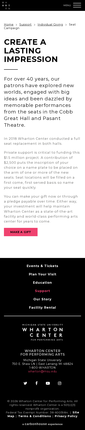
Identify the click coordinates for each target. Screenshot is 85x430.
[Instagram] (59, 383)
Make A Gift (20, 232)
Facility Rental (42, 307)
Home (8, 24)
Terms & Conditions (34, 416)
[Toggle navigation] (77, 5)
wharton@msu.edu (42, 371)
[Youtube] (48, 383)
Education (42, 282)
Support (25, 24)
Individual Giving (50, 24)
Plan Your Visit (42, 274)
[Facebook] (36, 383)
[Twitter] (25, 383)
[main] (42, 134)
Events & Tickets (42, 266)
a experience (42, 424)
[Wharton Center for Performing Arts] (6, 8)
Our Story (42, 299)
